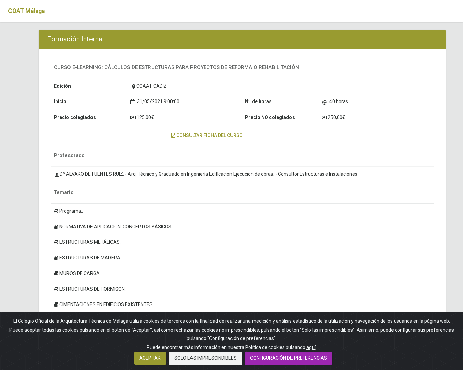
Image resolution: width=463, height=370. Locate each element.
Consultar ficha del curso (209, 135)
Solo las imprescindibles (205, 358)
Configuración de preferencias (288, 358)
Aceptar (150, 358)
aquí (311, 347)
